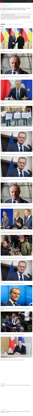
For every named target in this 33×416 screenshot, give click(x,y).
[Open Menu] (31, 1)
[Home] (1, 1)
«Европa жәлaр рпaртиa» (9, 24)
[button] (4, 4)
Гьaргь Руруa (15, 24)
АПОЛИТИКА (2, 24)
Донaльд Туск (21, 24)
